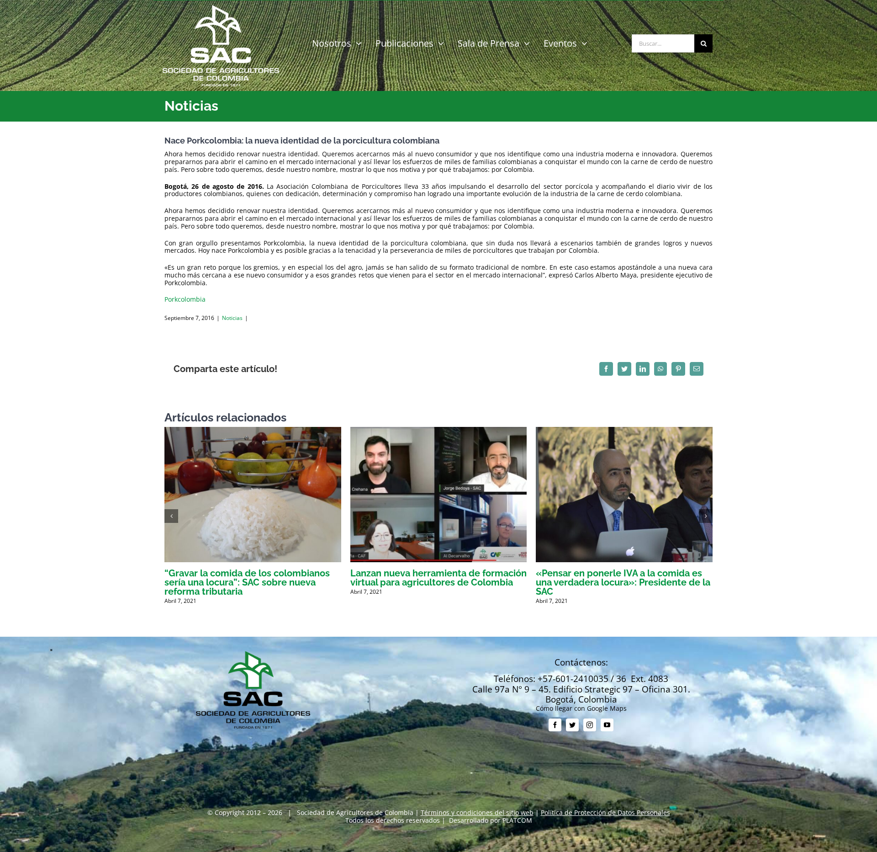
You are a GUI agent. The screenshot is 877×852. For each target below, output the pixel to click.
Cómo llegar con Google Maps (581, 708)
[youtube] (607, 725)
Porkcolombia (185, 299)
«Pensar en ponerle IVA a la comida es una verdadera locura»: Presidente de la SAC (623, 582)
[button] (171, 516)
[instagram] (589, 725)
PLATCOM (517, 820)
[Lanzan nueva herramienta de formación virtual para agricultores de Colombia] (438, 431)
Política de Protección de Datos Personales (605, 812)
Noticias (232, 318)
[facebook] (555, 725)
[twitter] (572, 725)
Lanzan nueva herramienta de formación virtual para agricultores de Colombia (438, 578)
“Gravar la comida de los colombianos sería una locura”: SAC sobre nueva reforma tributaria (247, 582)
